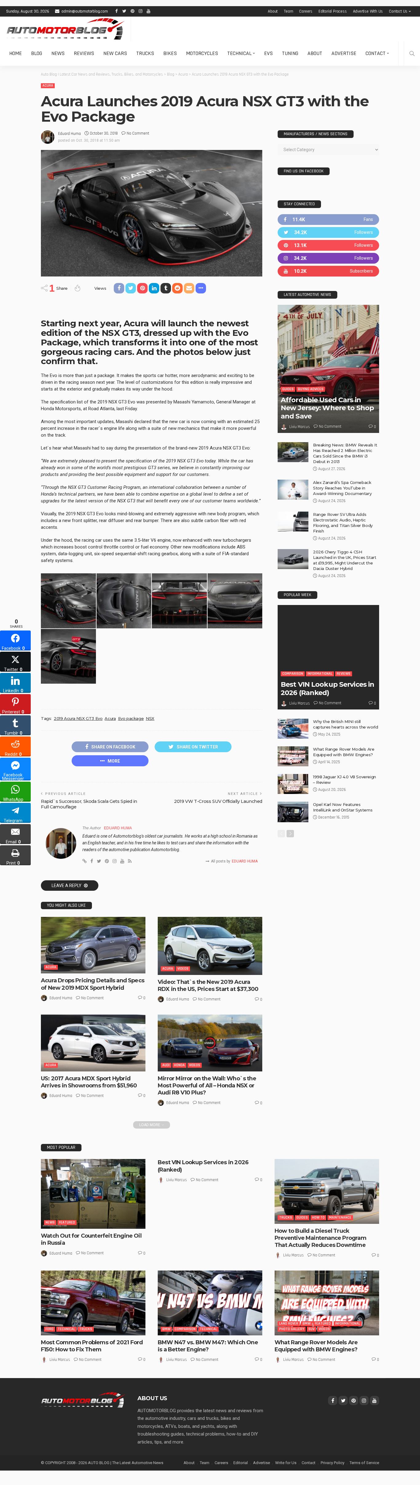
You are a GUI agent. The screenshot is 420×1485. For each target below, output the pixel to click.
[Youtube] (328, 271)
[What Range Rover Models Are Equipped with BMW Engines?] (293, 756)
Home (15, 53)
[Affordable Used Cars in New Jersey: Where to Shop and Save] (328, 369)
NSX (150, 718)
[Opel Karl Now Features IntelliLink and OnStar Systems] (293, 812)
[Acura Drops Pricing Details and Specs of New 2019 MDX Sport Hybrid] (93, 945)
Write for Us (285, 1462)
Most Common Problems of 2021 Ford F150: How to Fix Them (92, 1346)
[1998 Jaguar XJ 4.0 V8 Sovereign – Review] (293, 784)
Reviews (84, 53)
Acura (47, 85)
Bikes (170, 53)
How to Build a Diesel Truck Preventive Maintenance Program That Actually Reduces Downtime (320, 1238)
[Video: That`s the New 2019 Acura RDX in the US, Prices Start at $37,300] (210, 946)
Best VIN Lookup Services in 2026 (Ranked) (327, 688)
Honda (179, 1065)
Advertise (343, 53)
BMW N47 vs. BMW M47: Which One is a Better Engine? (208, 1346)
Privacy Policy (332, 1462)
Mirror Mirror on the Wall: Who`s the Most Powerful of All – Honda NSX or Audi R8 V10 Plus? (207, 1085)
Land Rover (288, 1323)
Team (288, 11)
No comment (138, 133)
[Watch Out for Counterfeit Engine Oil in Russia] (93, 1194)
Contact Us (398, 11)
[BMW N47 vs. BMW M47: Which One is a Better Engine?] (210, 1303)
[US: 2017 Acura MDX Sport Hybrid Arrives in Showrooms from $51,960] (93, 1043)
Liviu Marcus (299, 426)
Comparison (292, 673)
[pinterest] (328, 245)
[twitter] (328, 232)
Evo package (131, 718)
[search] (412, 53)
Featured (67, 1222)
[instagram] (328, 258)
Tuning (290, 53)
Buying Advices (310, 389)
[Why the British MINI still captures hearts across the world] (293, 729)
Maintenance (340, 1217)
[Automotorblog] (65, 29)
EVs (268, 53)
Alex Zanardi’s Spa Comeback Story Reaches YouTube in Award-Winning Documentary (342, 488)
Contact (376, 53)
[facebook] (328, 219)
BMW (166, 1329)
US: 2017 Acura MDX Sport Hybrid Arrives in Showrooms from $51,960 (89, 1082)
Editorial (240, 1462)
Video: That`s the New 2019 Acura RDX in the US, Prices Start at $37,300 (208, 985)
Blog (36, 53)
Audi (166, 1065)
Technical (239, 53)
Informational (319, 673)
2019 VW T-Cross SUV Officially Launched (218, 801)
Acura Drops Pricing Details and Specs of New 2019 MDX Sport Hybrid (92, 984)
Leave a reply (67, 885)
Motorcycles (202, 53)
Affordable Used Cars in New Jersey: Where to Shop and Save (327, 408)
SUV (311, 1329)
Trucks (145, 53)
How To (318, 1217)
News (58, 53)
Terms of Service (364, 1462)
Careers (305, 11)
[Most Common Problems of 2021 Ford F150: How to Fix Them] (93, 1303)
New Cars (115, 53)
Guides (288, 389)
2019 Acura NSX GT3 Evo (78, 718)
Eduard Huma (69, 133)
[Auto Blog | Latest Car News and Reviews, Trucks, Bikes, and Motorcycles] (83, 1399)
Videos (182, 968)
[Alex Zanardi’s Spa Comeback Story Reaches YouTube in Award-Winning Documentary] (293, 490)
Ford (49, 1329)
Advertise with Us (368, 11)
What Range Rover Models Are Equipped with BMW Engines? (316, 1346)
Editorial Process (333, 11)
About (273, 11)
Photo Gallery (291, 1329)
